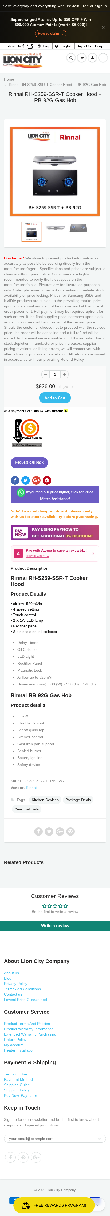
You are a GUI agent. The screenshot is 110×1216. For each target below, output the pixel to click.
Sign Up (84, 46)
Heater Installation (19, 1050)
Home (9, 79)
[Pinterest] (23, 1157)
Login (100, 46)
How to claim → (51, 33)
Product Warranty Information (29, 1029)
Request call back (29, 462)
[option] (55, 172)
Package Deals (78, 800)
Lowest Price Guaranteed (25, 999)
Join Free (80, 6)
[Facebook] (23, 46)
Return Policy (15, 1039)
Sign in (101, 6)
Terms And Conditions (22, 989)
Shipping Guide (17, 1085)
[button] (55, 553)
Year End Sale (27, 809)
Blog (7, 978)
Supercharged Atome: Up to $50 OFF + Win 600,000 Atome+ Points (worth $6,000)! (50, 22)
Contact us (13, 994)
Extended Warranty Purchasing (30, 1034)
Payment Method (18, 1079)
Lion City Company (61, 1190)
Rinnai (31, 787)
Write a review (55, 926)
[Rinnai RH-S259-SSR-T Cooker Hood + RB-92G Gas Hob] (55, 172)
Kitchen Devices (45, 800)
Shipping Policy (17, 1090)
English (66, 46)
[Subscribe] (99, 1139)
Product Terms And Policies (27, 1023)
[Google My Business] (30, 46)
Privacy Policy (15, 983)
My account (13, 1045)
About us (11, 973)
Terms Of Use (15, 1074)
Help (46, 46)
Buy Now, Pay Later (20, 1095)
